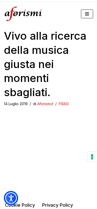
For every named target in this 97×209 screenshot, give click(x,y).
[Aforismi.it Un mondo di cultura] (23, 14)
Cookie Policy (20, 205)
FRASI (64, 104)
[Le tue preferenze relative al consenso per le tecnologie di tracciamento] (92, 157)
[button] (11, 198)
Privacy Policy (57, 205)
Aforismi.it (45, 104)
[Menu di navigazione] (87, 14)
